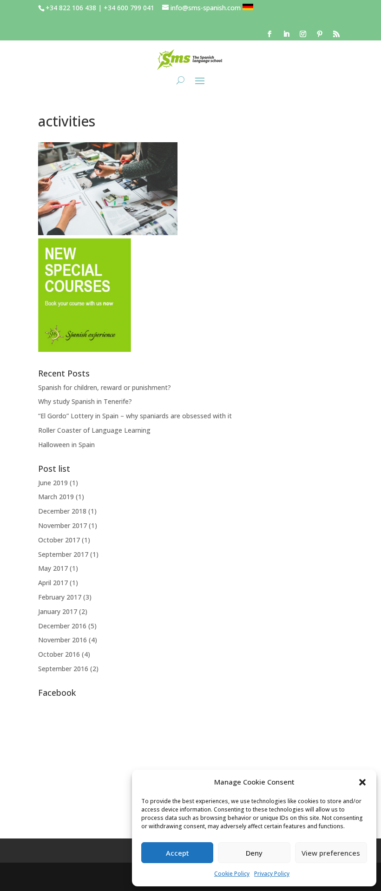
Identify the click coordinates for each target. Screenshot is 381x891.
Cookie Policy (232, 874)
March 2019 (56, 496)
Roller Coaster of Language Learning (94, 430)
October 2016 (59, 654)
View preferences (331, 853)
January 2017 (57, 611)
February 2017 (59, 597)
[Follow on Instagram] (302, 33)
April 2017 (53, 582)
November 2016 (62, 639)
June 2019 (53, 482)
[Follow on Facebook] (269, 33)
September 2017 (63, 554)
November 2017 (62, 525)
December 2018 (62, 511)
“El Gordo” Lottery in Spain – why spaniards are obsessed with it (135, 415)
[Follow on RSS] (336, 33)
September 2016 (63, 668)
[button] (362, 782)
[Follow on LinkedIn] (286, 33)
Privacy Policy (271, 874)
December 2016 (62, 625)
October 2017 (59, 539)
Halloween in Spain (66, 444)
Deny (254, 853)
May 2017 (53, 568)
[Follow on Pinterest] (319, 33)
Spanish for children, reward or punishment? (104, 387)
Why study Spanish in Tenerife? (85, 401)
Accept (177, 853)
